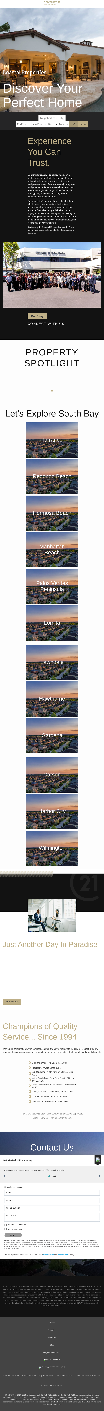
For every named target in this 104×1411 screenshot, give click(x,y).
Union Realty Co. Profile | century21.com (52, 1118)
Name (8, 1193)
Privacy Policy (48, 1255)
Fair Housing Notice (88, 1376)
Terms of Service (63, 1255)
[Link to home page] (52, 4)
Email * (9, 1200)
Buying (11, 1225)
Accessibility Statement (58, 1376)
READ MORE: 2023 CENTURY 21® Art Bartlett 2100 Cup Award (52, 1114)
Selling (23, 1225)
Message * (11, 1215)
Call (53, 1176)
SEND (12, 1235)
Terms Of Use (12, 1376)
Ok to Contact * (15, 1229)
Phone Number (13, 1208)
